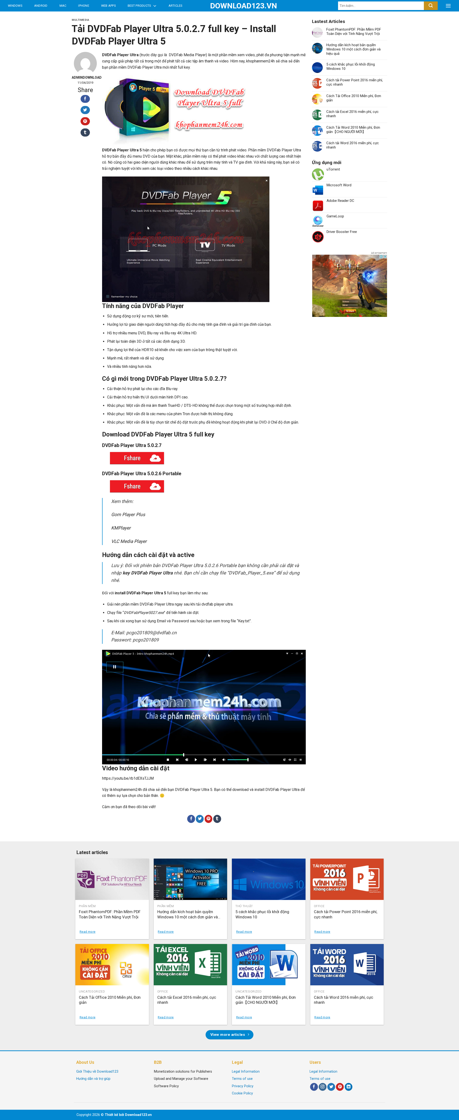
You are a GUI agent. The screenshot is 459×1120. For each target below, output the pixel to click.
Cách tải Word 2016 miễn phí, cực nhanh (352, 145)
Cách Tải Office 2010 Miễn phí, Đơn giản (353, 98)
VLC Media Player (129, 541)
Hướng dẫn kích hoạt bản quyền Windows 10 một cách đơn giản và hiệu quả (353, 49)
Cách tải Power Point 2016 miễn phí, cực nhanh (354, 82)
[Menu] (448, 5)
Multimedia (80, 20)
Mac (63, 5)
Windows (15, 5)
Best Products (139, 5)
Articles (175, 5)
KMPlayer (121, 528)
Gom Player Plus (128, 514)
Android (41, 5)
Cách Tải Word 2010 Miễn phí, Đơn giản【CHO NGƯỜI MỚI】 (353, 129)
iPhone (83, 5)
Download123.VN (229, 6)
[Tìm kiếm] (430, 5)
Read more (87, 931)
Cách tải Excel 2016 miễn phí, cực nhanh (352, 114)
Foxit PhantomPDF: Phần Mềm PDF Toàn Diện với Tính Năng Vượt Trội (353, 31)
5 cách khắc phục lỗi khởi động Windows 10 (350, 66)
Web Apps (108, 5)
